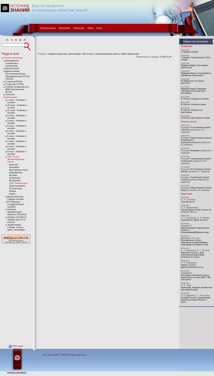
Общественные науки (200, 138)
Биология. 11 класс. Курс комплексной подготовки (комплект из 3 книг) (192, 255)
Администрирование (16, 372)
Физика (12, 191)
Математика (15, 180)
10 (161, 57)
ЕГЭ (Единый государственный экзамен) (15, 204)
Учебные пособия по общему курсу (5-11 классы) (16, 219)
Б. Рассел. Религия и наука (193, 104)
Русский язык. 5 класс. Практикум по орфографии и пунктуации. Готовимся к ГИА (194, 242)
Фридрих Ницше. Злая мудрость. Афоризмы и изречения (196, 74)
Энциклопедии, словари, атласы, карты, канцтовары (16, 227)
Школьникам (11, 97)
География (14, 167)
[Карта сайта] (20, 40)
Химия (12, 194)
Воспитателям (12, 68)
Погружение (64, 28)
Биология (13, 164)
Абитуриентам (12, 60)
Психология (186, 161)
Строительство (188, 180)
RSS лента (18, 346)
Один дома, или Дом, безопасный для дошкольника (196, 288)
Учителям (10, 94)
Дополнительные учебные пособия (15, 197)
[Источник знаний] (19, 38)
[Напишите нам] (16, 40)
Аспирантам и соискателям (11, 64)
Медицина (195, 150)
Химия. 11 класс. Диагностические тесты (192, 266)
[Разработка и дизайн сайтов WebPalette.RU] (16, 243)
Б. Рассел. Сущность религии (195, 99)
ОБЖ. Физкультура (18, 183)
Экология (185, 130)
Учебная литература (13, 58)
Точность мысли (48, 28)
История (13, 175)
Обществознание (17, 186)
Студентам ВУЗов (13, 81)
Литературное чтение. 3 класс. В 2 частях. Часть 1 (196, 211)
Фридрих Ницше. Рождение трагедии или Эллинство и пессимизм (193, 91)
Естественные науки (200, 127)
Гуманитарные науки (200, 159)
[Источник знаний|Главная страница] (7, 40)
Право (184, 190)
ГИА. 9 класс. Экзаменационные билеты (15, 159)
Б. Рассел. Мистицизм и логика (195, 118)
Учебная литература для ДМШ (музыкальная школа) (17, 89)
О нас (99, 28)
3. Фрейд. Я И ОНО (189, 52)
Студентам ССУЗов (14, 84)
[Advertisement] (16, 291)
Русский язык (15, 188)
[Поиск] (11, 40)
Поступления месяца (15, 74)
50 (166, 57)
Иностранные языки (18, 170)
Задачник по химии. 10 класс (194, 220)
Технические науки (199, 177)
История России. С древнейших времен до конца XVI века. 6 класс (195, 300)
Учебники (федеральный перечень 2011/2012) (16, 212)
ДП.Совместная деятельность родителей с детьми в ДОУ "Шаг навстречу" (196, 277)
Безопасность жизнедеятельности (190, 141)
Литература (14, 178)
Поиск (90, 28)
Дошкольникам (12, 71)
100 (170, 57)
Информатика (15, 172)
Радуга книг (78, 28)
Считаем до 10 (188, 202)
